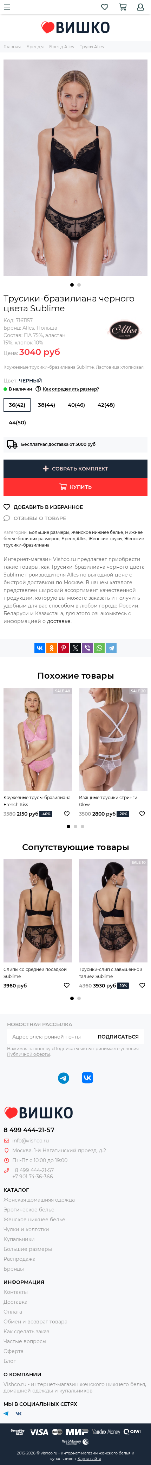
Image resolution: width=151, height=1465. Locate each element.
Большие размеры (49, 532)
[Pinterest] (63, 648)
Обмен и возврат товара (35, 1321)
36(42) (17, 404)
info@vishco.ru (30, 1140)
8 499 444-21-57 (29, 1130)
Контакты (16, 1292)
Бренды (14, 1269)
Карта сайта (89, 1458)
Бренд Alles (73, 538)
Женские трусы (105, 538)
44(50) (17, 422)
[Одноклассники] (51, 648)
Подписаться (118, 1037)
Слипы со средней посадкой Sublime (35, 973)
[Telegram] (111, 648)
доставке (59, 621)
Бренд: (19, 328)
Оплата (13, 1312)
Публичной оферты (28, 1054)
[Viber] (87, 648)
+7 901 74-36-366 (32, 1176)
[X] (75, 648)
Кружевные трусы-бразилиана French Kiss (37, 801)
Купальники (19, 1239)
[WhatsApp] (99, 648)
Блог (10, 1361)
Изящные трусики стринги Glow (108, 801)
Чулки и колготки (26, 1229)
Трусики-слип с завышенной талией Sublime (110, 973)
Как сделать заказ (26, 1331)
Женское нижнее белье (97, 532)
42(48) (106, 404)
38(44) (46, 404)
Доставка (15, 1302)
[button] (72, 285)
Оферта (14, 1351)
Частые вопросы (25, 1341)
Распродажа (19, 1259)
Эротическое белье (29, 1210)
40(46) (76, 404)
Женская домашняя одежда (39, 1200)
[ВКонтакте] (39, 648)
